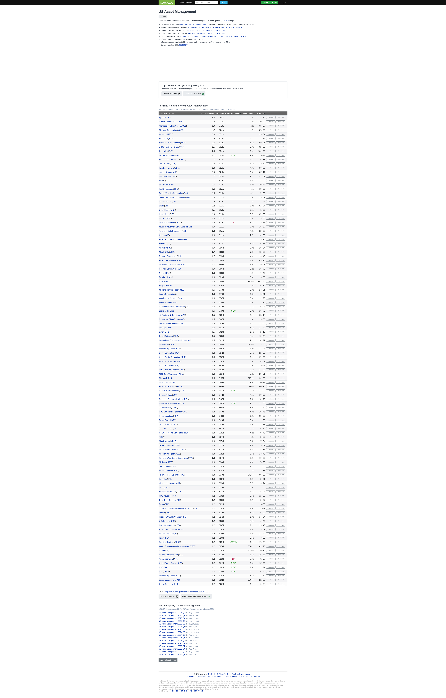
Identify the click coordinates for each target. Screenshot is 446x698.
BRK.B (180, 387)
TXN (188, 197)
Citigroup (163, 235)
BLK (170, 378)
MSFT (198, 24)
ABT (178, 483)
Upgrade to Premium (269, 2)
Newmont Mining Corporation (171, 433)
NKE (224, 33)
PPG (175, 496)
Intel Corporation (166, 189)
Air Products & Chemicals (169, 315)
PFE (167, 504)
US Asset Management (177, 11)
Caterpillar (163, 151)
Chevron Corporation (167, 269)
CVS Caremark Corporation (170, 412)
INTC (176, 189)
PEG (183, 450)
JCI (195, 508)
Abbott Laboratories (167, 483)
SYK (178, 349)
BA (176, 534)
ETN (167, 332)
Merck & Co (164, 252)
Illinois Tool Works (166, 366)
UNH (173, 210)
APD (183, 315)
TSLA (173, 164)
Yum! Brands (164, 466)
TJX (175, 429)
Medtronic (163, 462)
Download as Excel (193, 94)
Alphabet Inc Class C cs (169, 160)
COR (179, 492)
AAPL (181, 24)
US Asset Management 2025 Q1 (172, 627)
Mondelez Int (164, 441)
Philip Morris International (169, 265)
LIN (166, 206)
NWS (182, 319)
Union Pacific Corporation (169, 357)
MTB (181, 374)
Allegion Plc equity (167, 454)
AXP (186, 239)
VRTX (193, 546)
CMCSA (186, 36)
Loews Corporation (167, 294)
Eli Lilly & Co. (164, 185)
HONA (212, 27)
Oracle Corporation (167, 223)
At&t (161, 437)
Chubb (162, 550)
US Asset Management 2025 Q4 (172, 618)
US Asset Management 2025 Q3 (172, 621)
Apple (161, 118)
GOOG (237, 27)
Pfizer (161, 504)
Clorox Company (166, 584)
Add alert (163, 17)
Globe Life (163, 218)
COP (175, 395)
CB (167, 550)
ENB (170, 479)
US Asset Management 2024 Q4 (172, 629)
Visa (161, 181)
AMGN (169, 286)
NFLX (167, 273)
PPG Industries (165, 496)
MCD (182, 290)
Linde (161, 206)
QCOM (172, 382)
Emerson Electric (166, 471)
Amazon (162, 134)
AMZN (204, 24)
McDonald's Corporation (169, 290)
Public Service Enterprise (169, 450)
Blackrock (163, 378)
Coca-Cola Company (168, 500)
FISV (167, 538)
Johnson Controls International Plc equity (176, 508)
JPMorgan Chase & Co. (169, 147)
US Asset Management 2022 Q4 (172, 649)
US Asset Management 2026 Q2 (172, 613)
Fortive (162, 513)
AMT (179, 361)
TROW (174, 408)
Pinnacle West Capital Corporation (173, 458)
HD (172, 214)
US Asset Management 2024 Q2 (172, 635)
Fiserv (161, 538)
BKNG (217, 27)
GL (170, 218)
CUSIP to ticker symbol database (198, 676)
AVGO (171, 139)
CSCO (175, 202)
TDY (216, 33)
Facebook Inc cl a (166, 168)
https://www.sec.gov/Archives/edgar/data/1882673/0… (187, 592)
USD (231, 36)
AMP (179, 260)
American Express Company (171, 239)
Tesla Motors (164, 164)
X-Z (202, 691)
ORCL (178, 223)
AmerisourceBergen (167, 492)
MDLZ (173, 441)
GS (174, 176)
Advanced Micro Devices (169, 143)
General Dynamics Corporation (172, 307)
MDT (170, 462)
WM (178, 580)
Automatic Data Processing (170, 231)
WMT (175, 302)
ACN (244, 36)
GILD (176, 336)
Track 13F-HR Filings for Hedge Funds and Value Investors (229, 674)
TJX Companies (165, 429)
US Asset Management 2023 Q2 (172, 643)
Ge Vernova (164, 344)
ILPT (218, 36)
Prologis (162, 328)
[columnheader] (179, 113)
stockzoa (167, 2)
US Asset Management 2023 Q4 (172, 641)
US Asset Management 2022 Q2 (172, 652)
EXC (178, 576)
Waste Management (167, 580)
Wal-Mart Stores (165, 302)
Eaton (161, 332)
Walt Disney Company (168, 298)
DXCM (231, 27)
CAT (170, 151)
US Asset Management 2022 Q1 (172, 654)
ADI (174, 172)
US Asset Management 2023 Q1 (172, 646)
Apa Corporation (166, 559)
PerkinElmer (164, 420)
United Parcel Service (168, 563)
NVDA (186, 24)
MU (189, 27)
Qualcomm (163, 382)
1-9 (170, 691)
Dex (160, 571)
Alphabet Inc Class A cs (169, 126)
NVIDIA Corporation (167, 122)
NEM (186, 433)
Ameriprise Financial (167, 260)
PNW (191, 458)
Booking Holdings (166, 542)
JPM (181, 147)
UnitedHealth (164, 210)
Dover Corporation (166, 353)
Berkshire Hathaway (167, 387)
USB (173, 521)
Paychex (162, 277)
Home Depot (164, 214)
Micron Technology (167, 155)
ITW (177, 366)
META (177, 168)
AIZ (168, 244)
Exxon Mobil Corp (197, 27)
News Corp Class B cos (169, 319)
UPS (222, 27)
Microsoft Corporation (168, 130)
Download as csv (170, 94)
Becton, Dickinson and (168, 555)
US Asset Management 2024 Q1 (172, 638)
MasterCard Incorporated (169, 323)
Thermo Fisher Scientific (169, 475)
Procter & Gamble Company (170, 517)
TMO (182, 475)
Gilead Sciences (166, 336)
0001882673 (184, 45)
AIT (181, 36)
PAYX (169, 277)
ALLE (178, 454)
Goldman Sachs (165, 176)
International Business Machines (172, 340)
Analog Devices (165, 172)
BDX (181, 555)
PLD (169, 328)
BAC (186, 193)
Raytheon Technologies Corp (171, 399)
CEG (191, 36)
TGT (177, 445)
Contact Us (243, 676)
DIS (180, 298)
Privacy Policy (217, 676)
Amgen (162, 286)
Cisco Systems (165, 202)
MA (182, 323)
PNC (182, 370)
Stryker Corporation (167, 349)
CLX (176, 584)
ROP (176, 416)
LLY (173, 185)
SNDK (210, 33)
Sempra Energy (165, 424)
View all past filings (168, 660)
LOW (178, 525)
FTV (167, 513)
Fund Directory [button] (186, 2)
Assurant (162, 244)
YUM (173, 466)
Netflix (161, 273)
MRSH (189, 227)
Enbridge (163, 479)
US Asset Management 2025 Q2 (172, 624)
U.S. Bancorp (164, 521)
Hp (160, 567)
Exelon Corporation (167, 576)
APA (175, 559)
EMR (176, 471)
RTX (186, 399)
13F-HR (225, 21)
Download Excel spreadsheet (194, 596)
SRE (175, 424)
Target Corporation (166, 445)
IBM (188, 340)
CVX (179, 269)
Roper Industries (166, 416)
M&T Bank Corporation (168, 374)
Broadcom (163, 139)
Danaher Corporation (168, 256)
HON (207, 27)
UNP (183, 357)
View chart (280, 117)
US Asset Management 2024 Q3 (172, 632)
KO (179, 500)
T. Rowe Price (165, 408)
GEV (172, 344)
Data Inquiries (255, 676)
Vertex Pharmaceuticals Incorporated (174, 546)
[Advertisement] (223, 64)
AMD (183, 143)
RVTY (172, 420)
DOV (177, 353)
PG (184, 517)
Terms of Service (231, 676)
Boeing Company (166, 534)
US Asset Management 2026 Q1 (172, 615)
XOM (196, 36)
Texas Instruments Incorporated (172, 197)
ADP (185, 231)
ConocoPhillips (165, 395)
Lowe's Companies (167, 525)
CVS (185, 412)
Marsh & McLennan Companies (172, 227)
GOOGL (192, 24)
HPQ (226, 27)
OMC (167, 487)
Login (283, 2)
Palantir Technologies (168, 529)
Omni (161, 487)
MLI (220, 33)
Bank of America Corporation (171, 193)
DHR (180, 256)
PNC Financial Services (169, 370)
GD (187, 307)
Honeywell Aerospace (168, 403)
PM (182, 265)
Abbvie (162, 248)
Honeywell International (196, 33)
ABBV (168, 248)
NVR (161, 281)
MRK (172, 252)
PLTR (180, 529)
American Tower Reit (167, 361)
